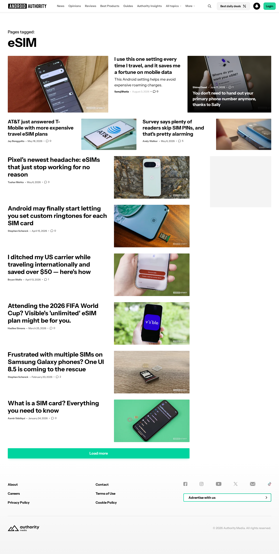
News (60, 6)
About (13, 484)
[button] (139, 6)
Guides (128, 6)
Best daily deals (230, 6)
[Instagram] (201, 484)
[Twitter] (236, 484)
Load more (98, 453)
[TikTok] (269, 484)
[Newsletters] (253, 484)
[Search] (209, 6)
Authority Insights (149, 6)
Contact (102, 484)
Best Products (109, 6)
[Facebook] (185, 484)
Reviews (90, 6)
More (188, 6)
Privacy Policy (19, 502)
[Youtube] (218, 484)
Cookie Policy (106, 502)
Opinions (74, 6)
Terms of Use (105, 493)
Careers (14, 493)
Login (269, 6)
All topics (172, 6)
